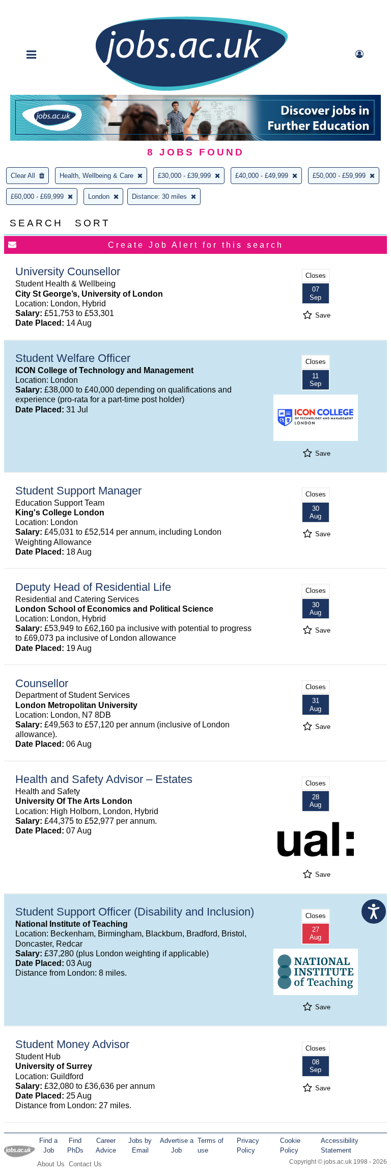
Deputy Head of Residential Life (93, 587)
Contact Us (85, 1164)
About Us (51, 1164)
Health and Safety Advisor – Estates (103, 779)
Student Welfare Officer (72, 358)
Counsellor (41, 683)
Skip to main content (40, 9)
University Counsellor (67, 271)
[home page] (191, 90)
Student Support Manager (78, 490)
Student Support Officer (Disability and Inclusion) (134, 911)
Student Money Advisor (72, 1044)
